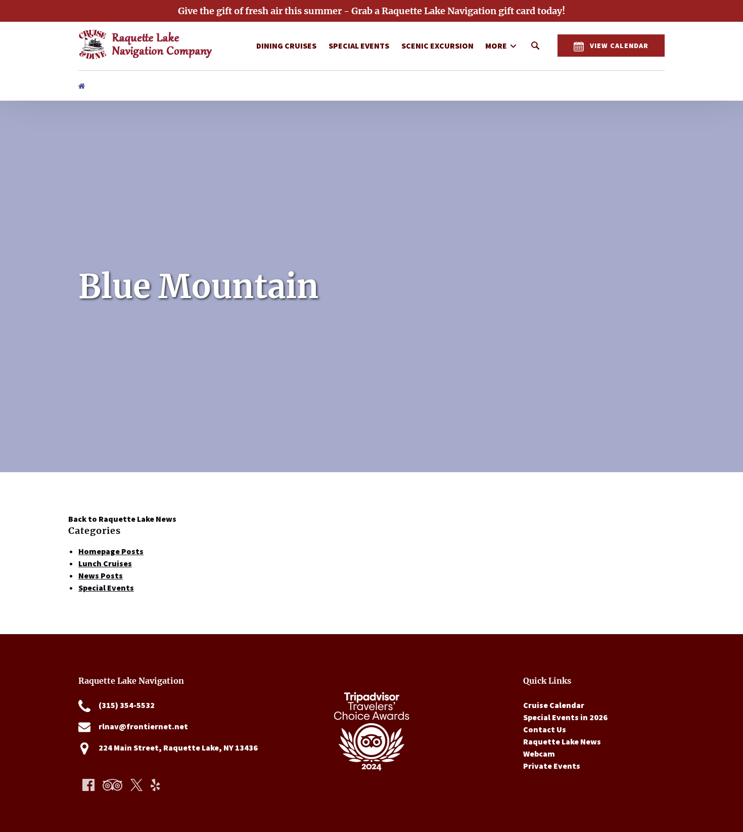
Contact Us (544, 729)
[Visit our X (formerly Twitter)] (136, 785)
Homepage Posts (111, 551)
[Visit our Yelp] (155, 785)
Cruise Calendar (553, 705)
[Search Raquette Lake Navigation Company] (535, 45)
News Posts (100, 575)
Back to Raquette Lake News (122, 519)
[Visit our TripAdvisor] (112, 785)
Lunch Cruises (105, 563)
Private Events (551, 766)
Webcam (539, 753)
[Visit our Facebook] (88, 785)
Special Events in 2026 (565, 717)
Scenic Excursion (437, 45)
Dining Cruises (286, 45)
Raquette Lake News (562, 741)
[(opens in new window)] (371, 681)
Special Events (359, 45)
